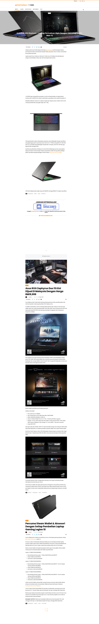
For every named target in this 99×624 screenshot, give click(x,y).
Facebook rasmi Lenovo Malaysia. (33, 585)
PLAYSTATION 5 (28, 9)
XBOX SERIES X (36, 9)
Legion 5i (35, 603)
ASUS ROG (29, 492)
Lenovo (39, 603)
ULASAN (21, 9)
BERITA (16, 9)
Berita (49, 13)
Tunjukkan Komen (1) (46, 256)
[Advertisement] (62, 4)
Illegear (35, 193)
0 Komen (65, 47)
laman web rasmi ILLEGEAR (55, 152)
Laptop (39, 193)
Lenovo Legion (44, 603)
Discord (38, 211)
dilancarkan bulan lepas (30, 539)
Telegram (33, 211)
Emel (44, 211)
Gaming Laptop (30, 193)
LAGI (41, 9)
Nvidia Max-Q (43, 193)
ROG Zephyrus (44, 492)
